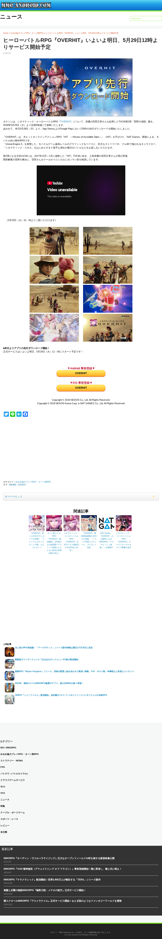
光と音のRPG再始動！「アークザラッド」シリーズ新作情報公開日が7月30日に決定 (54, 647)
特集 (2, 806)
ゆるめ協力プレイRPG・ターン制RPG (26, 33)
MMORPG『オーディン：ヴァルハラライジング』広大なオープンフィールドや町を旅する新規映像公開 (59, 858)
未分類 (3, 832)
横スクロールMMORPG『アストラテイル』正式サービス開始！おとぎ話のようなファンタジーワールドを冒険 (63, 900)
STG (2, 793)
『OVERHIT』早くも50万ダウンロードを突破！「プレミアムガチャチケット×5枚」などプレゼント (36, 540)
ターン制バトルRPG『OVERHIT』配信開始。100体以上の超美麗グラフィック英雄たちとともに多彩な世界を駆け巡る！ (54, 543)
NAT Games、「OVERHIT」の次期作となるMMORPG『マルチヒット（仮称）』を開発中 (106, 540)
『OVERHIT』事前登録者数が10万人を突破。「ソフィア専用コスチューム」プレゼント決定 (89, 540)
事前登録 (12, 485)
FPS (2, 767)
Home (5, 33)
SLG (2, 786)
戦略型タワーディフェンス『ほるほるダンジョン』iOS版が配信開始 (46, 659)
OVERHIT (66, 121)
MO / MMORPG (8, 747)
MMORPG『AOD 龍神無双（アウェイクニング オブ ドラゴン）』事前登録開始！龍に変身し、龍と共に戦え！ (63, 868)
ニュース (11, 16)
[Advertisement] (34, 449)
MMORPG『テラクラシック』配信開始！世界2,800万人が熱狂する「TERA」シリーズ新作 (52, 879)
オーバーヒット (14, 496)
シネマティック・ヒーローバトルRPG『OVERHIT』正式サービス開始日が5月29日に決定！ (71, 541)
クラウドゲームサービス (12, 780)
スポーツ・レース (9, 819)
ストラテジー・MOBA (11, 760)
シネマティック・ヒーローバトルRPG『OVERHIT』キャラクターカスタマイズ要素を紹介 (123, 540)
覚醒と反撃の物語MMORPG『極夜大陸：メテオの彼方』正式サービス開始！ (45, 890)
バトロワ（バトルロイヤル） (14, 773)
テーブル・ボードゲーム (12, 812)
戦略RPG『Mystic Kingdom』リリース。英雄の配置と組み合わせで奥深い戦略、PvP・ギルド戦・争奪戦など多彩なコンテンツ (74, 671)
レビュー (4, 825)
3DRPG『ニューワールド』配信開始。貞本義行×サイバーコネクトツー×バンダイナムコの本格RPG (61, 695)
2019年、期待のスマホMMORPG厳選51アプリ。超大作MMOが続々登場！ (49, 683)
